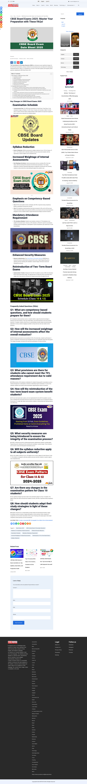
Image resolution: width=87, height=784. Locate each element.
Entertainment (70, 5)
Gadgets (33, 692)
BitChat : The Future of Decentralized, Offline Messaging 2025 (70, 95)
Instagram (71, 647)
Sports (42, 5)
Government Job (35, 697)
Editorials (34, 671)
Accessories (69, 197)
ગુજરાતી (47, 1)
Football (33, 688)
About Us (57, 644)
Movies (66, 220)
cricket (33, 662)
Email (14, 607)
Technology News (72, 90)
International (34, 704)
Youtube (71, 652)
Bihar (33, 646)
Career (33, 653)
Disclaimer (57, 652)
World (51, 5)
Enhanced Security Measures (19, 83)
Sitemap (57, 655)
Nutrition (74, 265)
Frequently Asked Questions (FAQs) (19, 86)
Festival (33, 683)
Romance (34, 739)
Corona (33, 658)
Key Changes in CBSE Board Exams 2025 (20, 75)
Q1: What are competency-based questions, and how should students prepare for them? (29, 87)
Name (14, 600)
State (37, 5)
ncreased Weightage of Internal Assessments (20, 535)
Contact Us (57, 647)
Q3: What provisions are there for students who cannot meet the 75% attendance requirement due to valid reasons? (32, 91)
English (42, 1)
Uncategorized (35, 762)
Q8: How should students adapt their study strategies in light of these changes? (27, 97)
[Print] (28, 524)
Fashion (33, 681)
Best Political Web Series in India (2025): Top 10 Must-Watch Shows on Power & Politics (69, 152)
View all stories (69, 31)
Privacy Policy (58, 649)
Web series (34, 769)
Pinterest (71, 649)
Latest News (34, 706)
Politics (33, 732)
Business (56, 5)
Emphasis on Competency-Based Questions (21, 80)
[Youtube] (21, 524)
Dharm (33, 669)
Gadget (33, 690)
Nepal (33, 722)
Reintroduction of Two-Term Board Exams (21, 84)
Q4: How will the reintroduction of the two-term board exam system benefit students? (29, 92)
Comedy (33, 655)
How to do (34, 702)
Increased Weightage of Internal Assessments (22, 79)
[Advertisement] (69, 290)
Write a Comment (30, 58)
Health (33, 699)
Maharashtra (34, 715)
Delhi (33, 667)
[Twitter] (10, 1)
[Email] (25, 524)
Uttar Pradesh (35, 764)
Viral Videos (34, 766)
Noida (68, 116)
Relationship (34, 736)
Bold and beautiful (35, 648)
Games (33, 695)
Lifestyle (33, 709)
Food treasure (35, 685)
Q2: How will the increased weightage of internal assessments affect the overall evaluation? (30, 88)
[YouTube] (13, 1)
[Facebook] (8, 1)
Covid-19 (34, 660)
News (33, 5)
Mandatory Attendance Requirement (20, 82)
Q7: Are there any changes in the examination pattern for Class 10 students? (27, 96)
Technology (62, 5)
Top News (34, 755)
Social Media (67, 266)
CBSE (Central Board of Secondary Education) (35, 528)
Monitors (33, 718)
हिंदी (38, 1)
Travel (33, 757)
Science (33, 741)
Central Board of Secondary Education (35, 258)
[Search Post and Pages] (78, 5)
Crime (47, 5)
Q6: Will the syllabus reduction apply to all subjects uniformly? (24, 95)
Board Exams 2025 (20, 528)
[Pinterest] (23, 524)
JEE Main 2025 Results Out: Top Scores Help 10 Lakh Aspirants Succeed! (46, 561)
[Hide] (0, 29)
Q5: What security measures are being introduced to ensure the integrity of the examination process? (31, 93)
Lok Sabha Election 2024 (37, 711)
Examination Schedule (15, 533)
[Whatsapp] (18, 524)
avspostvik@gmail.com (74, 1)
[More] (30, 524)
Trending (65, 90)
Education (12, 56)
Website (14, 614)
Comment (15, 587)
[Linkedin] (16, 524)
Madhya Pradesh (35, 713)
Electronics (34, 676)
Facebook (71, 644)
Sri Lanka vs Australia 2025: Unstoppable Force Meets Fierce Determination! (35, 520)
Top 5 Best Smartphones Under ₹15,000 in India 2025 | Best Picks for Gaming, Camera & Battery (70, 177)
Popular (33, 734)
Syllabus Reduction (17, 78)
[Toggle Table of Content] (50, 74)
